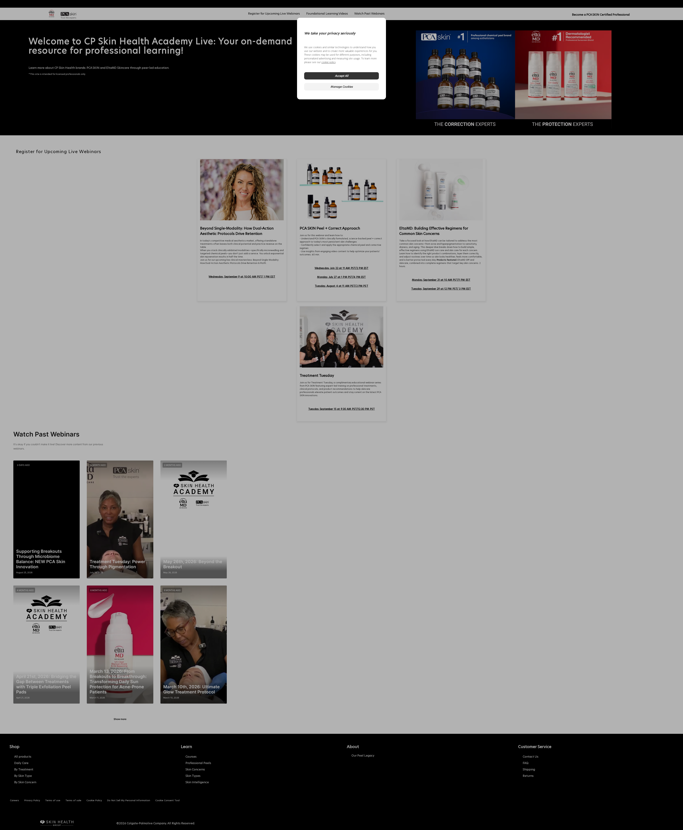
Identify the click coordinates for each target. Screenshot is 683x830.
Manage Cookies (341, 87)
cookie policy (328, 62)
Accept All (341, 76)
